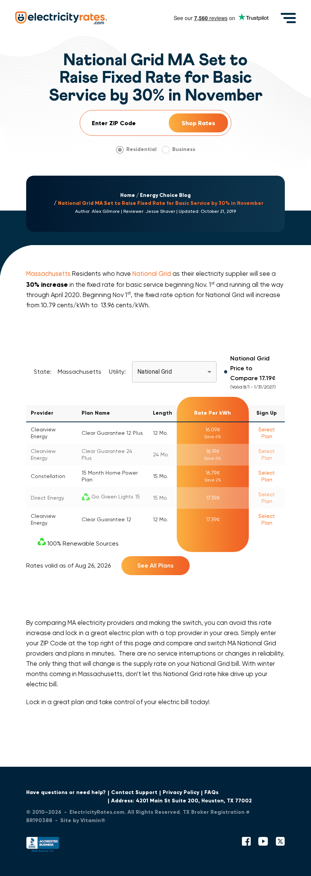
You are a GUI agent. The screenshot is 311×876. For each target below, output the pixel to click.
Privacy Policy (181, 792)
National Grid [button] (154, 371)
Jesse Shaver (160, 211)
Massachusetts (48, 273)
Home (127, 195)
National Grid (151, 273)
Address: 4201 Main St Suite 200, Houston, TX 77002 (181, 800)
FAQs (211, 792)
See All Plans (155, 565)
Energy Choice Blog (165, 195)
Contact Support (134, 792)
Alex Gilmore (106, 211)
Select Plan (266, 432)
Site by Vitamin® (82, 820)
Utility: (117, 371)
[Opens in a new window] (43, 846)
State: (43, 371)
